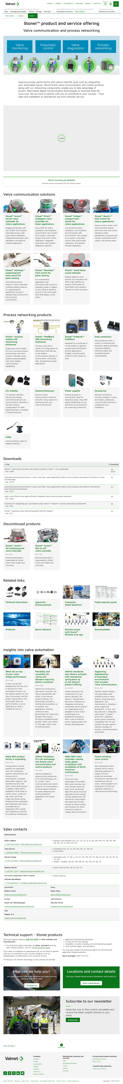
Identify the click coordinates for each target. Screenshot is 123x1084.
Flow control (97, 1061)
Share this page (9, 1046)
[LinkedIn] (18, 1073)
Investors (36, 1069)
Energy (65, 1068)
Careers (35, 1061)
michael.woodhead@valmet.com (33, 883)
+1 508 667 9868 (12, 852)
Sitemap (17, 1081)
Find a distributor (91, 983)
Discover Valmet (38, 1074)
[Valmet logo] (12, 4)
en (112, 469)
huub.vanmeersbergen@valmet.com (19, 906)
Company (36, 1059)
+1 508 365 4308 (12, 844)
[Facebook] (5, 1073)
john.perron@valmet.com (31, 852)
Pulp (64, 1061)
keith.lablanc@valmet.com (31, 844)
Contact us (31, 985)
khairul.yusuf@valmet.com (16, 895)
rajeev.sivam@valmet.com (15, 918)
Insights (35, 1066)
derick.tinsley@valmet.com (31, 861)
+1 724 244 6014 (11, 883)
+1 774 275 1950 (11, 861)
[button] (10, 16)
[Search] (116, 4)
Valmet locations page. (41, 948)
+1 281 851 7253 (11, 871)
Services (65, 1071)
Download (114, 464)
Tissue (65, 1066)
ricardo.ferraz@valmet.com (62, 906)
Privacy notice (61, 1081)
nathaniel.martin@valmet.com (32, 871)
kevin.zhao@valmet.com (61, 895)
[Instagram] (9, 1073)
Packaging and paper (70, 1063)
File (7, 464)
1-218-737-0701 (31, 939)
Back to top (61, 1047)
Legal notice (25, 1081)
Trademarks (34, 1081)
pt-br (113, 471)
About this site (8, 1081)
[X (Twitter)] (14, 1073)
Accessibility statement (47, 1081)
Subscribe (73, 1020)
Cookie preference (73, 1081)
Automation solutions (100, 1059)
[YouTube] (22, 1073)
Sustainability (37, 1064)
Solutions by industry (99, 1068)
